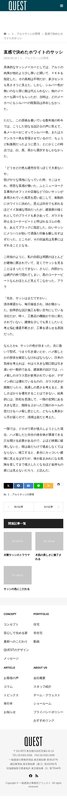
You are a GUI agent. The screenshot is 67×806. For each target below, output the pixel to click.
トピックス (11, 695)
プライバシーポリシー (48, 712)
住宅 (36, 624)
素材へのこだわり (16, 641)
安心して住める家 (16, 633)
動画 (36, 641)
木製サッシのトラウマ (17, 555)
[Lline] (38, 486)
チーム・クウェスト (47, 695)
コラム (8, 686)
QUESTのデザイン (16, 649)
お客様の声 (11, 678)
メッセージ (11, 658)
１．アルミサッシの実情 (34, 58)
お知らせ (10, 712)
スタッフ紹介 (42, 686)
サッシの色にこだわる (17, 589)
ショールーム (42, 703)
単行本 (8, 703)
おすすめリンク (44, 720)
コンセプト (11, 624)
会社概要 (39, 678)
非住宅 (38, 633)
